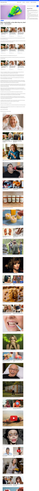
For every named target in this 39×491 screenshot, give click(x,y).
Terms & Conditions (33, 2)
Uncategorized (2, 20)
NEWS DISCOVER (3, 2)
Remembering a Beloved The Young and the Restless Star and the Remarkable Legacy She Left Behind (32, 11)
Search (38, 6)
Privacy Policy (19, 2)
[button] (13, 12)
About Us (23, 2)
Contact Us (27, 2)
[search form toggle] (38, 2)
